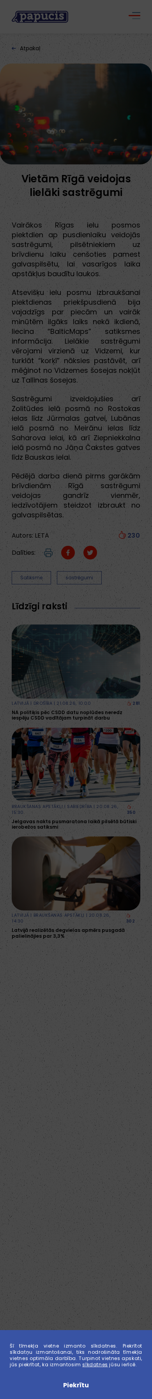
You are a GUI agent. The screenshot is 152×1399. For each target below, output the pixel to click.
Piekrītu (76, 1385)
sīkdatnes (95, 1364)
